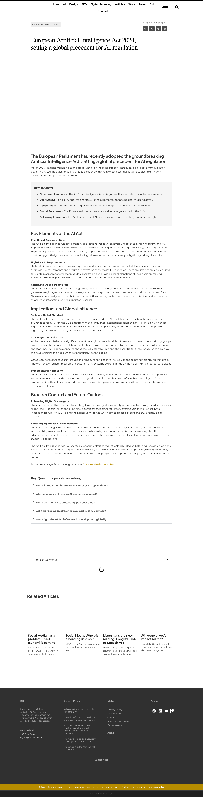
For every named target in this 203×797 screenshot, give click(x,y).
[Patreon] (172, 711)
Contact (102, 11)
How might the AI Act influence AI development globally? (72, 519)
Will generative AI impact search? (153, 637)
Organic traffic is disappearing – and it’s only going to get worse (79, 718)
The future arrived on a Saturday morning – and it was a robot (79, 740)
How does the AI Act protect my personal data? (65, 502)
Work (131, 4)
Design (73, 4)
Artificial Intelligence (46, 24)
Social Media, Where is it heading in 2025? (82, 637)
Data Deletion (114, 713)
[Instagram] (154, 711)
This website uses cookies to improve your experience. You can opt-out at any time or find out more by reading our (101, 787)
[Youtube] (166, 711)
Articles (120, 4)
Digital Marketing (100, 4)
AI (64, 4)
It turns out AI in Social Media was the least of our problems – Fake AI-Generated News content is (79, 729)
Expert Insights (115, 725)
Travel (142, 4)
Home (55, 4)
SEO (84, 4)
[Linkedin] (160, 711)
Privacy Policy (114, 709)
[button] (145, 28)
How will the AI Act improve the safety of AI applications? (72, 485)
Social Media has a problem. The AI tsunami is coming (41, 639)
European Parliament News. (99, 464)
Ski (152, 4)
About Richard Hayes (118, 721)
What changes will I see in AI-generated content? (66, 494)
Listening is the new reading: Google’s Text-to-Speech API (119, 639)
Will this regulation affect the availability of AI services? (71, 510)
